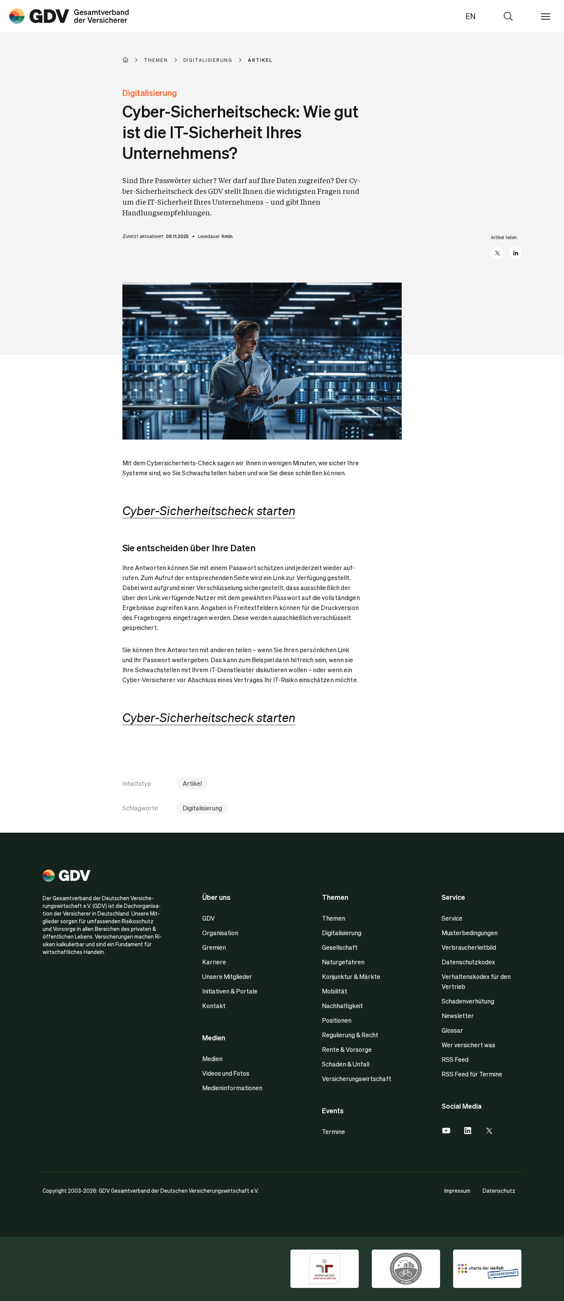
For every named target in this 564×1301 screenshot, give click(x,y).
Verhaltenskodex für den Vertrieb (476, 981)
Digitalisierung (202, 808)
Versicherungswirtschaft (356, 1079)
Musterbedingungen (470, 933)
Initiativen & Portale (229, 991)
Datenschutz (499, 1190)
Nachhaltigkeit (342, 1006)
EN (470, 16)
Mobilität (334, 991)
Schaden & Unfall (345, 1064)
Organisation (220, 933)
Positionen (336, 1020)
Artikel (192, 783)
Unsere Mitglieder (227, 976)
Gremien (214, 947)
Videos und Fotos (225, 1073)
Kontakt (214, 1006)
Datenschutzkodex (468, 962)
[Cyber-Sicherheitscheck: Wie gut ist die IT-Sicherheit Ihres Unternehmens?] (69, 16)
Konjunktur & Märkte (351, 976)
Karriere (214, 962)
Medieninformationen (232, 1088)
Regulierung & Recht (350, 1035)
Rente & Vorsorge (347, 1049)
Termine (333, 1131)
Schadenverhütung (468, 1001)
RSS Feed (455, 1059)
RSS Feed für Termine (472, 1074)
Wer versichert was (468, 1045)
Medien (212, 1059)
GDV (208, 918)
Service (452, 918)
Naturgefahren (343, 962)
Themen (333, 918)
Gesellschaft (340, 947)
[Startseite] (133, 60)
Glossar (452, 1030)
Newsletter (458, 1016)
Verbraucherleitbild (469, 947)
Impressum (457, 1190)
